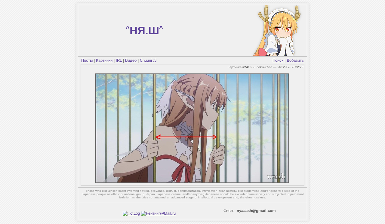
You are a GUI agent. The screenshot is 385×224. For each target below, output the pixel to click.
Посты (87, 60)
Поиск (278, 60)
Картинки (104, 60)
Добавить (295, 60)
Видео (131, 60)
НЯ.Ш (144, 30)
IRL (119, 60)
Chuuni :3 (148, 60)
